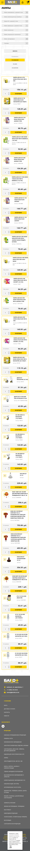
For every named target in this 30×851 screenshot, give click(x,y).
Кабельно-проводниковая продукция (15, 735)
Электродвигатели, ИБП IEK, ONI (13, 761)
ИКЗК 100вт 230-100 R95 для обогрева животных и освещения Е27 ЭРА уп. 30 (20, 493)
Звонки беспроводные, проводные (14, 806)
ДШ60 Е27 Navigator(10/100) (22, 378)
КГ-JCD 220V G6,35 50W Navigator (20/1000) (21, 654)
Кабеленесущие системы (11, 783)
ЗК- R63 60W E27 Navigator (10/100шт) (20, 455)
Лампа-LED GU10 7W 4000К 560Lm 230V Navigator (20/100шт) (20, 99)
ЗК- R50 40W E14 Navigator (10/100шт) (20, 416)
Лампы (6, 757)
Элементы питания (9, 802)
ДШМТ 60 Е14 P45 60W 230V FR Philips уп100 (20, 397)
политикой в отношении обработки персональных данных (14, 836)
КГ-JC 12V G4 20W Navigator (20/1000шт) (20, 616)
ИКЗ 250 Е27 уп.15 (23, 474)
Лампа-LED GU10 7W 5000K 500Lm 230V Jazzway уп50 (19, 119)
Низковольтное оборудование (13, 742)
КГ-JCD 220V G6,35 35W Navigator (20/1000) (21, 635)
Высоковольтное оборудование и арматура (14, 775)
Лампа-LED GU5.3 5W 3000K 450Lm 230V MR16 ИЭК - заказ (20, 259)
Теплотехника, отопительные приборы (15, 816)
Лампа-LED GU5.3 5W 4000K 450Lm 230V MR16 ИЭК (20, 318)
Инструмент (7, 810)
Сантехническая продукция (12, 823)
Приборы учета (8, 738)
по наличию (15, 67)
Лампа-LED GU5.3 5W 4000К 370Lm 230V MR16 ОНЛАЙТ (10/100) (20, 339)
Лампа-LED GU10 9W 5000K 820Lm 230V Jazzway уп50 (19, 159)
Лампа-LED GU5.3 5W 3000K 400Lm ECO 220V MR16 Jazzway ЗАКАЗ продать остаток (19, 239)
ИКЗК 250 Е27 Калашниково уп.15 (21, 558)
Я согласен (11, 846)
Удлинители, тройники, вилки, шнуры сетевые (15, 791)
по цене (15, 64)
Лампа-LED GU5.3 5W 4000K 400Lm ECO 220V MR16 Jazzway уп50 (19, 299)
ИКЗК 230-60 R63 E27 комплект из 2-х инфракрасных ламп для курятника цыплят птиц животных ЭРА (18, 537)
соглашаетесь (12, 840)
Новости (6, 716)
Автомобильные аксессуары (12, 787)
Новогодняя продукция (10, 813)
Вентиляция (7, 820)
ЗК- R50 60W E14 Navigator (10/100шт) (20, 435)
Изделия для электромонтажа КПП (14, 754)
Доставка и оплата (9, 709)
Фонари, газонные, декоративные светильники (14, 796)
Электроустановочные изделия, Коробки (16, 745)
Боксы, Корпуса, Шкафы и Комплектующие (11, 767)
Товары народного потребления (13, 771)
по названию (15, 60)
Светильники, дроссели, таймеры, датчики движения (14, 750)
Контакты (7, 712)
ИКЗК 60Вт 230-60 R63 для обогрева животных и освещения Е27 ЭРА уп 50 (19, 577)
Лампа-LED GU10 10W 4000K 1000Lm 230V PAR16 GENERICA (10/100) (20, 178)
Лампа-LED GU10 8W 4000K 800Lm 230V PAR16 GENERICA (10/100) (20, 138)
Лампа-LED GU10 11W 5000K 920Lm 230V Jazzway (20, 219)
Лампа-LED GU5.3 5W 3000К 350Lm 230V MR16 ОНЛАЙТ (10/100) (20, 280)
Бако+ (6, 705)
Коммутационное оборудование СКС (14, 780)
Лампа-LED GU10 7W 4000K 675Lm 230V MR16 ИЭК (20, 79)
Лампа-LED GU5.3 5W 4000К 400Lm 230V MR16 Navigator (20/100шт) (20, 359)
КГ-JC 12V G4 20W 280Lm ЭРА (21, 597)
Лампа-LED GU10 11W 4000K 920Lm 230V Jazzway (20, 199)
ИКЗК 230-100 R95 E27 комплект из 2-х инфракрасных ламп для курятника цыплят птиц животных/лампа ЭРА (17, 514)
